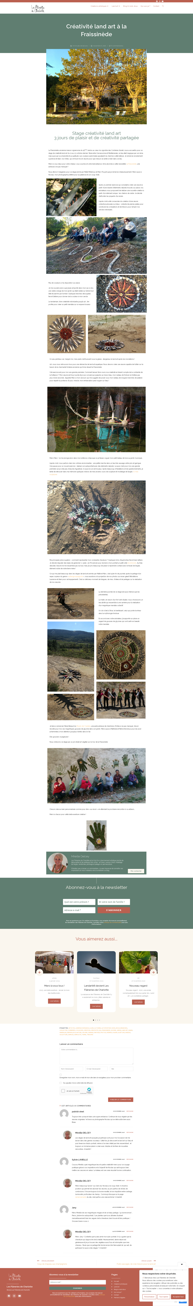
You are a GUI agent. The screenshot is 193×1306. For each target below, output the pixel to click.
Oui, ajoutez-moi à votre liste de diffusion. (78, 1083)
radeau (128, 1032)
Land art (125, 1030)
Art (138, 978)
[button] (93, 1020)
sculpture (63, 1034)
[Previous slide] (39, 972)
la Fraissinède (131, 164)
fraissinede (106, 1030)
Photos (103, 1032)
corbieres (71, 1030)
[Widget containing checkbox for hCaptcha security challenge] (76, 1091)
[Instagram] (14, 1296)
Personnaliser (149, 1297)
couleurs (79, 1030)
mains (131, 1030)
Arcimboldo (132, 563)
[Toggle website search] (163, 6)
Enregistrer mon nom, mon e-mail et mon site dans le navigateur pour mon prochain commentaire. (95, 1077)
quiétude (121, 1032)
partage (97, 1032)
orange (90, 1032)
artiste (54, 978)
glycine (113, 1030)
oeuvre (84, 1032)
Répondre (130, 1111)
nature (79, 1032)
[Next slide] (153, 972)
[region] (164, 1286)
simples (71, 1034)
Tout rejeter (163, 1297)
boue (118, 1028)
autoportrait (107, 1028)
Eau (100, 1030)
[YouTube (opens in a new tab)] (162, 1)
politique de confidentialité (112, 922)
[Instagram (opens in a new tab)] (159, 1)
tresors (90, 1034)
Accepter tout (178, 1297)
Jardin (119, 1030)
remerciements (80, 1197)
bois (113, 1028)
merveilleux (71, 1032)
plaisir (115, 1032)
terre (84, 1034)
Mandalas (63, 1032)
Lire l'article (54, 1001)
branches (123, 1028)
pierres (109, 1032)
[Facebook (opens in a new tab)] (156, 1)
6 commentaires (117, 46)
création (87, 1030)
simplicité (77, 1034)
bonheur (96, 978)
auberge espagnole (76, 576)
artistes (72, 1028)
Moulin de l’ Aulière (83, 726)
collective (63, 1030)
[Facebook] (9, 1296)
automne (97, 1028)
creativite (94, 1030)
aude (92, 1028)
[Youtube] (19, 1296)
